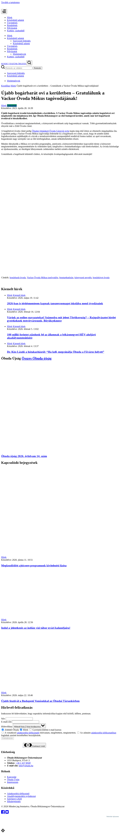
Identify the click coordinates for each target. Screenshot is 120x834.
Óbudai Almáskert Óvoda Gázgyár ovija (50, 131)
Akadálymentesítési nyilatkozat (21, 796)
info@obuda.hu (26, 765)
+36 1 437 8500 (23, 763)
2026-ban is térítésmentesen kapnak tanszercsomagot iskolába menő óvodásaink (55, 303)
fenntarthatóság (66, 277)
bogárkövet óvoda (101, 277)
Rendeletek (12, 25)
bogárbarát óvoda (18, 277)
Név (3, 718)
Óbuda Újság (13, 779)
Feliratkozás (7, 738)
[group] (60, 729)
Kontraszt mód (38, 746)
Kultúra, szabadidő (15, 30)
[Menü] (4, 11)
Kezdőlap (5, 86)
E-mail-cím (6, 721)
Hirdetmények (19, 54)
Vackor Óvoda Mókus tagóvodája (42, 277)
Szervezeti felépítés (22, 41)
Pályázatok (12, 28)
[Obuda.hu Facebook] (3, 813)
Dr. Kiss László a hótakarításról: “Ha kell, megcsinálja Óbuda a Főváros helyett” (55, 351)
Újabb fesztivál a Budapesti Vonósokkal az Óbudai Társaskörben (40, 701)
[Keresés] (29, 62)
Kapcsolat (11, 777)
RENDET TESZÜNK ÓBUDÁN (13, 64)
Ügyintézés (12, 23)
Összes (37, 358)
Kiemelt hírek (19, 295)
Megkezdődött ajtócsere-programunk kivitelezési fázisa (34, 565)
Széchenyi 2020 (14, 799)
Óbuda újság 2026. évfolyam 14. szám (24, 456)
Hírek (9, 17)
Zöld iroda (12, 105)
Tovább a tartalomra (10, 2)
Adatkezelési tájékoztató (18, 793)
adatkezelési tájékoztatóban (103, 732)
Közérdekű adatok (15, 20)
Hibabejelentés (14, 801)
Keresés (37, 68)
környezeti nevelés (83, 277)
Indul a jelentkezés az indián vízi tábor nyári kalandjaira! (35, 627)
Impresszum (12, 782)
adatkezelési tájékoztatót (28, 732)
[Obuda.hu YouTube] (7, 813)
